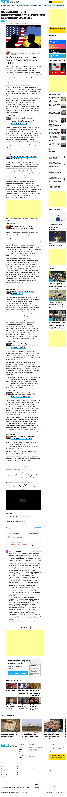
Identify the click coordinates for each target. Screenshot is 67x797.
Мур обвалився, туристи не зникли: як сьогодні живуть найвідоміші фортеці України (55, 156)
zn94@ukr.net (44, 752)
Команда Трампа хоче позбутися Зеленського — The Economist (22, 437)
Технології (36, 768)
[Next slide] (65, 5)
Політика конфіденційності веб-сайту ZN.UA (56, 792)
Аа (50, 2)
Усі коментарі (23, 627)
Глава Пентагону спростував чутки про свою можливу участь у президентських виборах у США (55, 113)
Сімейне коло (53, 770)
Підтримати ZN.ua (58, 2)
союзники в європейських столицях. (28, 135)
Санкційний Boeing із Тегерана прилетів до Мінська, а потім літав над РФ (54, 138)
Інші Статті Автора (55, 209)
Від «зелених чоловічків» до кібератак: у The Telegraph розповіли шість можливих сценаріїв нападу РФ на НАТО (55, 122)
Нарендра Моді (16, 170)
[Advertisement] (23, 209)
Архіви (20, 747)
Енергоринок (4, 772)
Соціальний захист (21, 766)
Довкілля (35, 770)
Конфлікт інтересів (21, 770)
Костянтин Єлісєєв (16, 52)
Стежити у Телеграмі (19, 673)
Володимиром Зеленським (14, 68)
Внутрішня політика (5, 766)
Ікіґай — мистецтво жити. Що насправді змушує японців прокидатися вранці (54, 99)
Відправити (35, 545)
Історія (51, 768)
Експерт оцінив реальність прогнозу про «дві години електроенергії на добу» (55, 179)
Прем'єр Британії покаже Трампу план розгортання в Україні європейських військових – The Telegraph (24, 394)
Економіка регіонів (5, 776)
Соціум (51, 766)
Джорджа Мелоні (11, 168)
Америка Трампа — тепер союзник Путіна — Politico (23, 292)
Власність (52, 774)
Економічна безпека (21, 772)
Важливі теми (5, 5)
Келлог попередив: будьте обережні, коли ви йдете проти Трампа (24, 157)
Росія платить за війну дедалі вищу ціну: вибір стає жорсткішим (55, 144)
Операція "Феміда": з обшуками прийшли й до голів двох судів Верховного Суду (55, 164)
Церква (35, 772)
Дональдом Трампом (30, 68)
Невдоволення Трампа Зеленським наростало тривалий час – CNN (23, 227)
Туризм (51, 772)
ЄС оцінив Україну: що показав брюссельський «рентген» (56, 245)
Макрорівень (4, 770)
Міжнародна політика (5, 768)
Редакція (21, 749)
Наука (35, 766)
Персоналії (19, 774)
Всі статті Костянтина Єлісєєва (15, 521)
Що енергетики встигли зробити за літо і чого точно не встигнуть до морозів (55, 186)
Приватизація (4, 774)
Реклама (21, 751)
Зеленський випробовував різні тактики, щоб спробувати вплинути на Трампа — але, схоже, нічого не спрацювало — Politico (24, 120)
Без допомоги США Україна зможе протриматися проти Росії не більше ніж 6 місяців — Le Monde (25, 345)
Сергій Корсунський (7, 738)
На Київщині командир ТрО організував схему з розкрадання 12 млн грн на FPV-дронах (55, 171)
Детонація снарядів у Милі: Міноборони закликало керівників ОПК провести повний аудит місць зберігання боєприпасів (57, 325)
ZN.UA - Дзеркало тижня (57, 72)
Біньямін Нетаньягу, (24, 168)
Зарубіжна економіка (22, 768)
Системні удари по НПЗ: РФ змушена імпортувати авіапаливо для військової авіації (55, 106)
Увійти (46, 2)
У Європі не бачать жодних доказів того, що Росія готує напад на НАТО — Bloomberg (55, 131)
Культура (36, 774)
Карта (20, 757)
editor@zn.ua (31, 756)
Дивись (51, 268)
